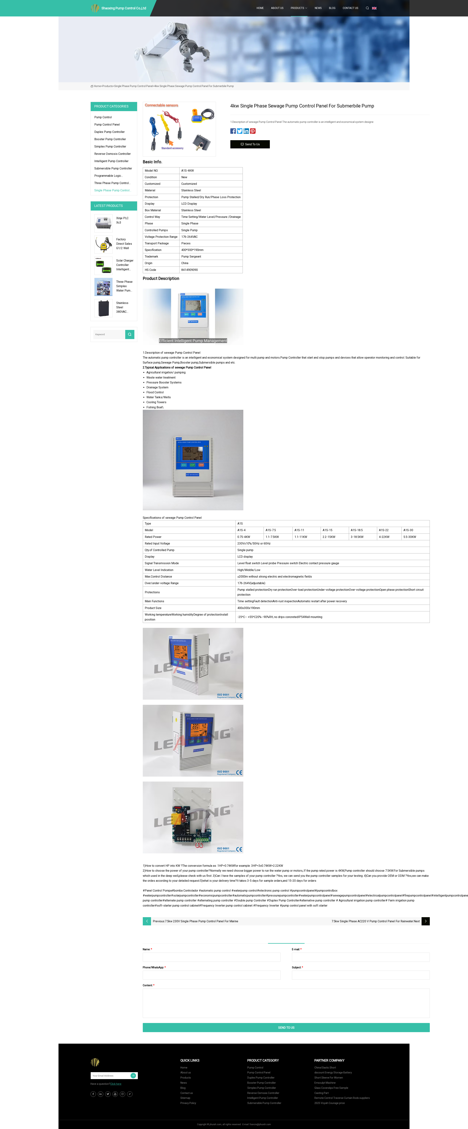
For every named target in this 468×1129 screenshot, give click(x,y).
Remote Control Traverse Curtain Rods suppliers (342, 1097)
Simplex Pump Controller (110, 146)
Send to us (252, 144)
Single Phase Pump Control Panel (133, 86)
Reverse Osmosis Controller (112, 154)
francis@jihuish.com (260, 1124)
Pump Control (103, 117)
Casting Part (321, 1093)
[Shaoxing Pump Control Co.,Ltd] (108, 1062)
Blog (332, 8)
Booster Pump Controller (110, 139)
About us (277, 8)
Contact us (350, 8)
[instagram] (122, 1094)
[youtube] (115, 1094)
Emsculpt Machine (325, 1082)
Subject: (297, 967)
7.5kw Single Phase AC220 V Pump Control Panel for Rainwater (372, 921)
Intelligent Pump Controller (111, 161)
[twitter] (108, 1094)
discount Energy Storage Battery (333, 1072)
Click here (115, 1083)
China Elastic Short (325, 1067)
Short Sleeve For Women (328, 1077)
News (318, 8)
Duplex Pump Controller (109, 132)
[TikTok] (130, 1094)
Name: (147, 949)
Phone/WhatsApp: (154, 967)
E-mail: (297, 949)
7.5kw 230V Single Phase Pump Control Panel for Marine (201, 921)
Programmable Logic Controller (107, 176)
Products (297, 8)
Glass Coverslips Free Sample (331, 1087)
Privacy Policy (188, 1103)
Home (260, 8)
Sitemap (185, 1097)
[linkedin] (100, 1094)
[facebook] (93, 1094)
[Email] (133, 1075)
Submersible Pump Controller (113, 168)
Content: (148, 985)
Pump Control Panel (107, 124)
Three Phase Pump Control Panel (111, 183)
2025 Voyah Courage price (329, 1103)
